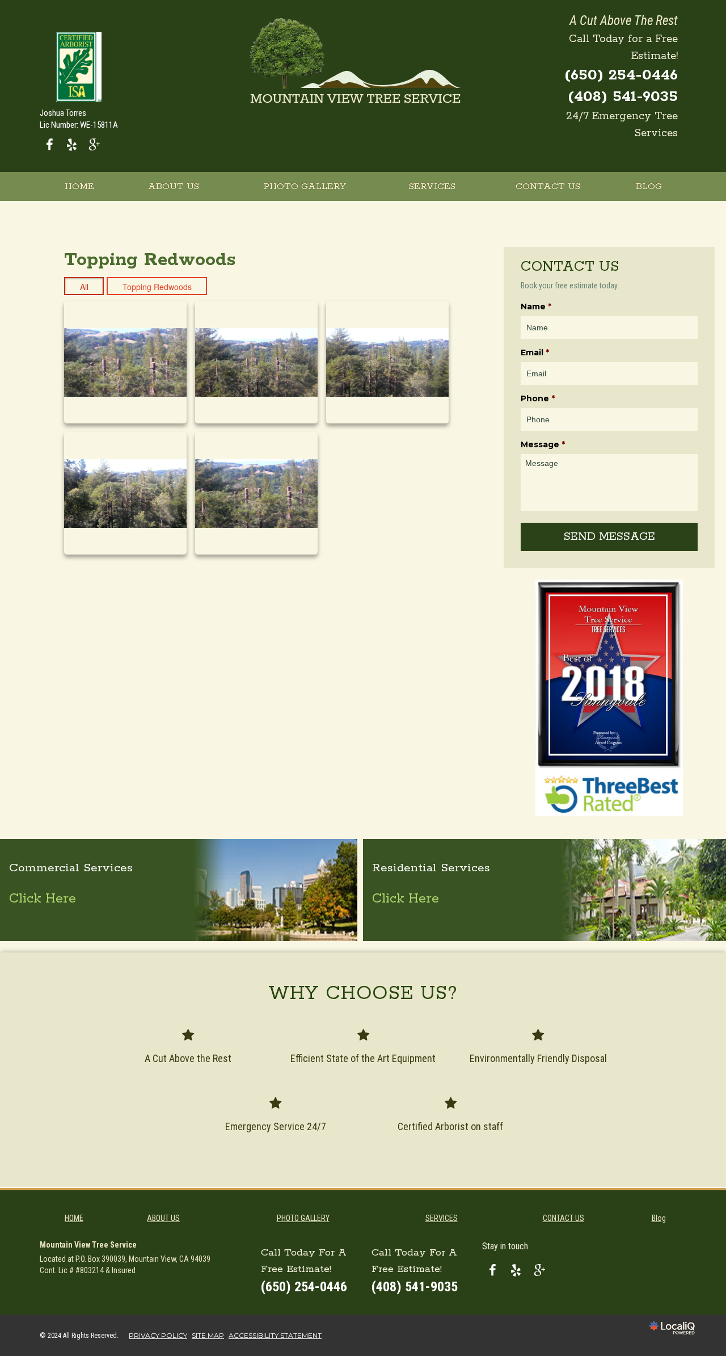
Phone (538, 398)
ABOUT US (173, 186)
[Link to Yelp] (72, 144)
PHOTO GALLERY (304, 186)
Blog (649, 186)
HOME (79, 186)
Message (543, 444)
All (84, 286)
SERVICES (432, 186)
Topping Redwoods (157, 286)
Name (536, 306)
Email (535, 352)
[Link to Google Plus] (94, 144)
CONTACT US (548, 186)
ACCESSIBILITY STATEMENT (275, 1335)
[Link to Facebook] (50, 144)
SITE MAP (208, 1335)
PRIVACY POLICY (158, 1335)
